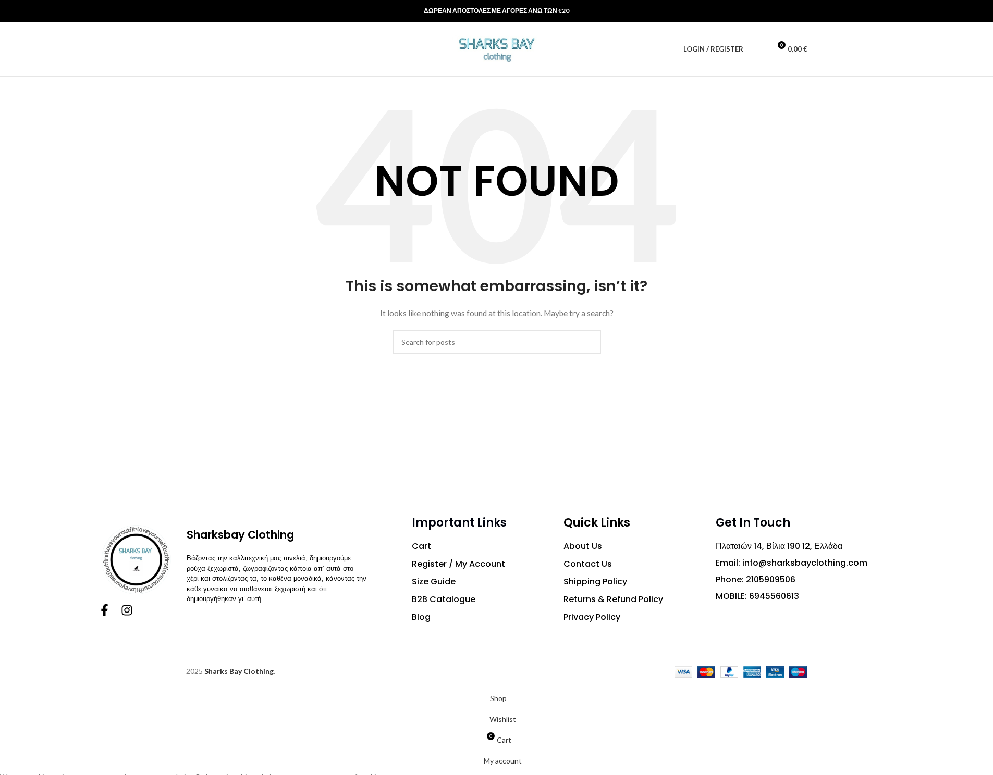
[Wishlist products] (758, 49)
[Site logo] (496, 48)
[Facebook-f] (105, 610)
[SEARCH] (589, 342)
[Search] (190, 49)
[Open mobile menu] (209, 49)
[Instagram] (127, 610)
